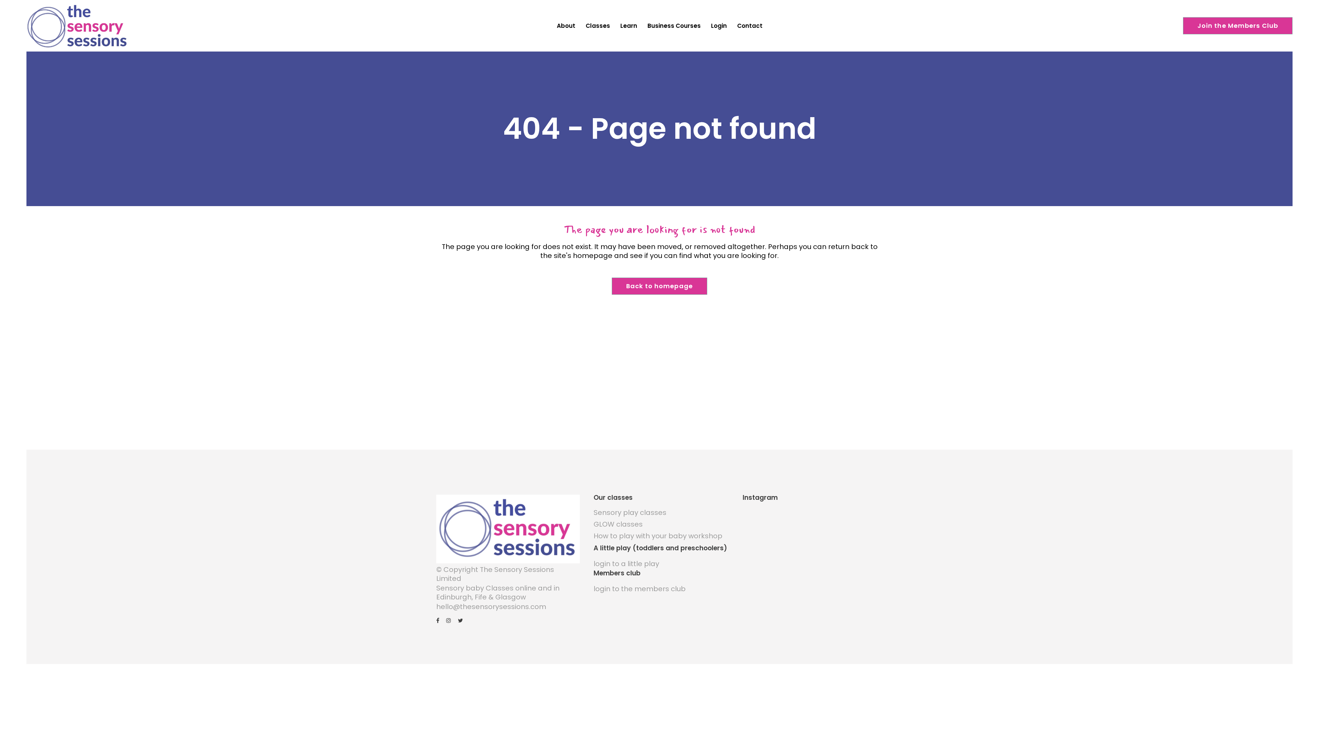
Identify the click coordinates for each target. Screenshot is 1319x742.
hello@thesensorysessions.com (491, 606)
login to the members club (640, 589)
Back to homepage (659, 286)
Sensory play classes (630, 512)
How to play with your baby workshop (658, 536)
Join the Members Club (1237, 25)
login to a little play (626, 564)
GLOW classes (618, 524)
